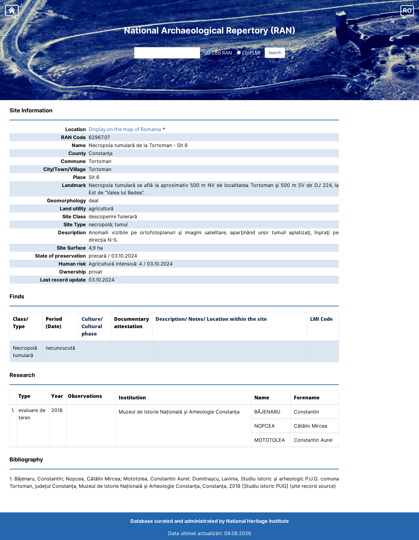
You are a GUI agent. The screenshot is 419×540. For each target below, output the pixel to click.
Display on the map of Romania (125, 129)
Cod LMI (250, 52)
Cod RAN (221, 52)
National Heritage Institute (257, 521)
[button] (407, 11)
